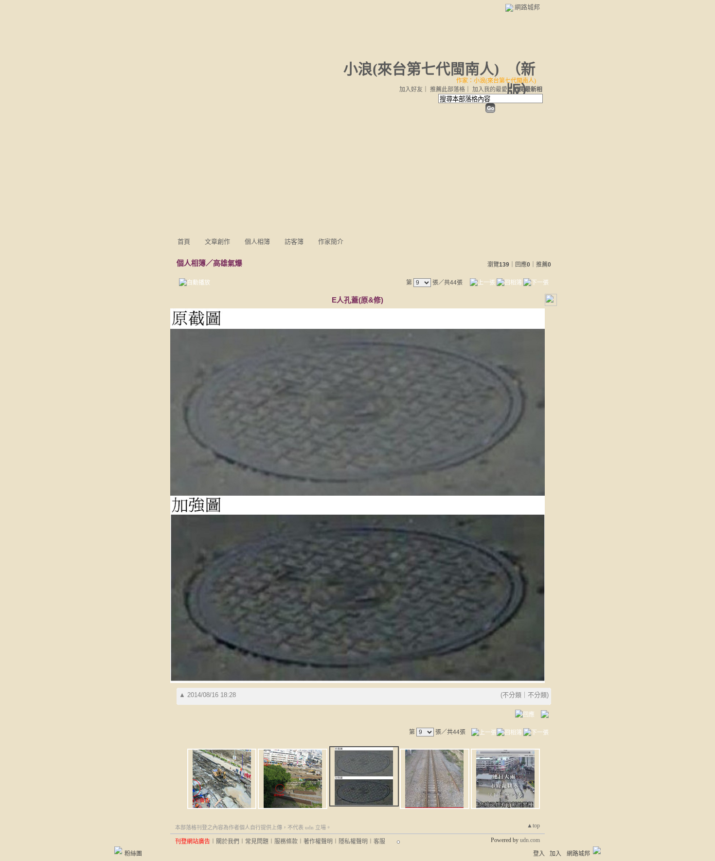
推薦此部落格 (447, 89)
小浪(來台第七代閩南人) (421, 69)
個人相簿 (257, 241)
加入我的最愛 (489, 89)
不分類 (511, 695)
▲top (533, 825)
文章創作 (217, 241)
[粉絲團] (118, 850)
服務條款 (286, 841)
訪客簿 (294, 241)
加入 (555, 853)
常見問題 (256, 841)
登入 (539, 853)
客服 (379, 841)
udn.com (530, 840)
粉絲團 (133, 853)
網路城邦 (527, 7)
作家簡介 (330, 241)
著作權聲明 (318, 841)
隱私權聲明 (353, 841)
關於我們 (227, 841)
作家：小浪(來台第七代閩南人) (496, 80)
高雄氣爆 (227, 263)
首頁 (184, 241)
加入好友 (411, 89)
